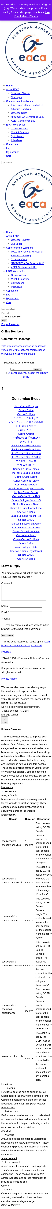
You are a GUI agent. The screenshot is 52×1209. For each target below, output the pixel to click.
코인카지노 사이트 (26, 461)
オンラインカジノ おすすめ (26, 453)
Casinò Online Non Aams (26, 531)
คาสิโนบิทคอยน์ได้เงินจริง (26, 437)
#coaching (29, 346)
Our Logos (16, 97)
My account (12, 152)
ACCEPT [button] (24, 710)
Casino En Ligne (26, 414)
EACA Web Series (15, 124)
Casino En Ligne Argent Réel (26, 515)
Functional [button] (6, 1084)
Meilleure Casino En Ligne (26, 472)
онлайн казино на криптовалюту (26, 488)
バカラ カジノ (26, 429)
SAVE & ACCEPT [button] (10, 1205)
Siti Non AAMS (26, 519)
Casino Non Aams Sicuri (26, 504)
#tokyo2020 (8, 353)
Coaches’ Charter (20, 93)
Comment (7, 583)
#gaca (5, 350)
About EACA (12, 89)
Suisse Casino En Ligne (26, 480)
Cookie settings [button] (10, 710)
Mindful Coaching (20, 132)
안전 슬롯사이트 (26, 465)
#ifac (11, 350)
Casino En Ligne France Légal (26, 508)
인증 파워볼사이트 (26, 426)
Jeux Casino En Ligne (26, 406)
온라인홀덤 (26, 441)
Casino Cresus (26, 433)
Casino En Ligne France (26, 469)
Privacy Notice (9, 678)
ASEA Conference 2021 (24, 120)
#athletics (6, 346)
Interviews (16, 140)
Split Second (17, 136)
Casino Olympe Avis (26, 484)
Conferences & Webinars (19, 101)
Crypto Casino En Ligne (26, 539)
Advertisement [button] (9, 1158)
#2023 (31, 353)
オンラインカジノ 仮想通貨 (26, 457)
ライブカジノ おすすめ (26, 418)
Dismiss (33, 16)
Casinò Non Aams (26, 535)
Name (5, 606)
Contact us (12, 144)
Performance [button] (8, 1107)
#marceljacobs (37, 350)
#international (22, 350)
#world (24, 353)
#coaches (17, 346)
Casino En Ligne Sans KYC (26, 500)
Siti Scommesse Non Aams (26, 445)
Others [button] (5, 1185)
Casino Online (26, 410)
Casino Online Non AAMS (26, 496)
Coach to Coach (19, 128)
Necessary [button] (7, 787)
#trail (17, 353)
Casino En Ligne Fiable (26, 547)
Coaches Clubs (19, 113)
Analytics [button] (6, 1131)
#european (40, 346)
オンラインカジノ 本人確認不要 (26, 422)
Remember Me (12, 316)
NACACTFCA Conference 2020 (27, 116)
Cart (8, 156)
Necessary (10, 791)
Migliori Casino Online (26, 492)
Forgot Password (10, 324)
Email (5, 612)
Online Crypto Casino (26, 476)
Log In (9, 148)
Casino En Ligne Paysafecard (26, 551)
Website (5, 618)
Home (9, 85)
